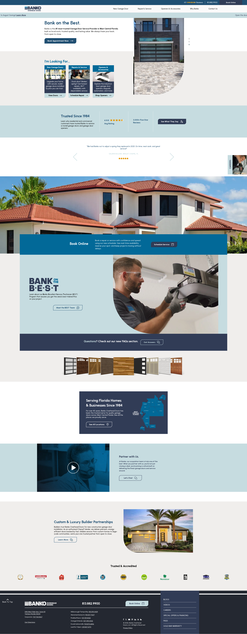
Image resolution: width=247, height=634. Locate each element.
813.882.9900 (212, 2)
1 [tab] (189, 38)
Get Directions (30, 622)
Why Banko (194, 9)
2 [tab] (189, 41)
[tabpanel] (158, 54)
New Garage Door (120, 9)
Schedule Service (161, 244)
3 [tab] (189, 44)
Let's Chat (128, 478)
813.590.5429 (93, 612)
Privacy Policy (127, 628)
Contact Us (213, 9)
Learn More (17, 15)
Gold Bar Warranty (172, 626)
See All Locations (96, 424)
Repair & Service (144, 9)
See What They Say (169, 121)
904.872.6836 (89, 624)
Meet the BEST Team (65, 308)
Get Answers (149, 342)
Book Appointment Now (58, 41)
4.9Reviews (193, 2)
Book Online (134, 603)
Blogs (166, 599)
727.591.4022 (86, 618)
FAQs (165, 621)
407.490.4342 (88, 621)
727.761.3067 (37, 617)
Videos (166, 605)
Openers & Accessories (170, 9)
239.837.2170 (86, 627)
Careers (167, 610)
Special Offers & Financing (175, 615)
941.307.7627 (90, 615)
